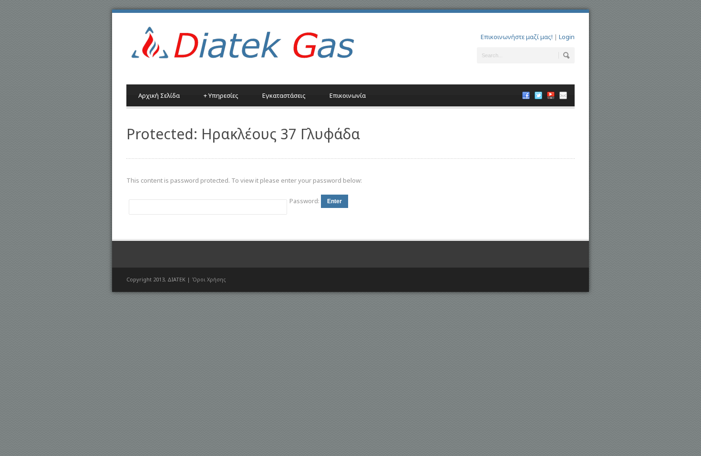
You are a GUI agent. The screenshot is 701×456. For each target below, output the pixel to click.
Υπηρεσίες (221, 95)
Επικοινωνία (348, 95)
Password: (305, 201)
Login (567, 36)
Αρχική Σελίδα (159, 95)
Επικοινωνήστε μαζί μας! (517, 36)
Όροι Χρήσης (209, 279)
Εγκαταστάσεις (284, 95)
